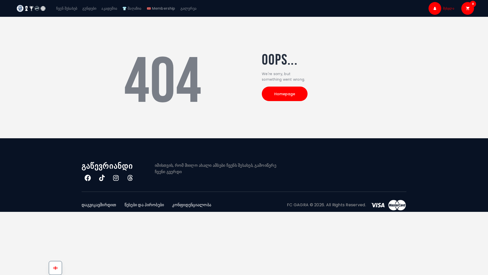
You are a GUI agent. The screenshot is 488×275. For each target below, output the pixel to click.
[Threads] (130, 177)
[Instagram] (116, 177)
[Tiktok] (102, 177)
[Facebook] (88, 177)
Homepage (284, 94)
